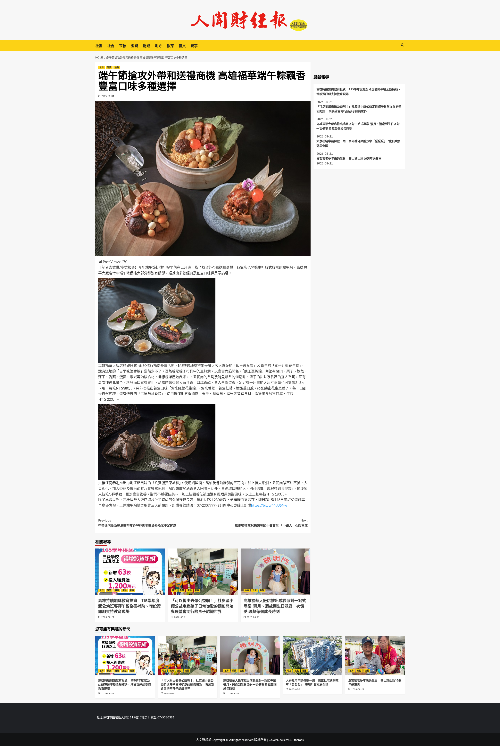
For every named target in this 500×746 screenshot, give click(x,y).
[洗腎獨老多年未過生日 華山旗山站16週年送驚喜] (375, 655)
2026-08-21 (107, 617)
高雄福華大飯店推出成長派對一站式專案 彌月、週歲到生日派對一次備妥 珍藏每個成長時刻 (275, 606)
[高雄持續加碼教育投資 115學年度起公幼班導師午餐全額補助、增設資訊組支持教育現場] (130, 572)
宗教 (122, 46)
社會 (110, 46)
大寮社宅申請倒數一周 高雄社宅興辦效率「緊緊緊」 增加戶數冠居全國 (358, 143)
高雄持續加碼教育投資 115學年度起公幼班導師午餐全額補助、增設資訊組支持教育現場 (129, 606)
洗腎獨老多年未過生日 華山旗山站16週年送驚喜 (348, 158)
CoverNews (277, 740)
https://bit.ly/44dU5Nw (269, 505)
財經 (146, 46)
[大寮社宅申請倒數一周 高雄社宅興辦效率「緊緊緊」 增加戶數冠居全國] (312, 655)
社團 (98, 46)
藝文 (182, 46)
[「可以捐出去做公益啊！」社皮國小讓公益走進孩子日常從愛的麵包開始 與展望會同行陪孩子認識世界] (203, 572)
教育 (170, 46)
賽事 (194, 46)
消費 (134, 46)
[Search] (402, 45)
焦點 (117, 67)
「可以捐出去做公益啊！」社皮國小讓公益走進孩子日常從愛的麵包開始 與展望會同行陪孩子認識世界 (204, 606)
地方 (158, 46)
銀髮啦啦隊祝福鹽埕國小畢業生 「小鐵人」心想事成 (271, 522)
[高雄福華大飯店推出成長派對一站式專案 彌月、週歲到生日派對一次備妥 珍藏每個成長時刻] (275, 572)
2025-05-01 (108, 95)
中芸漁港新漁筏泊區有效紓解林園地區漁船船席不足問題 (137, 522)
